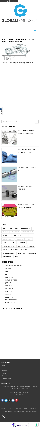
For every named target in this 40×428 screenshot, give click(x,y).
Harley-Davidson (8, 246)
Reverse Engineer (8, 253)
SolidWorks (32, 253)
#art (4, 228)
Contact (4, 368)
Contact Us (33, 408)
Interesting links (6, 378)
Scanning (8, 294)
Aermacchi (6, 235)
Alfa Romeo (17, 235)
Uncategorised (11, 300)
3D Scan (5, 232)
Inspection (21, 246)
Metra (5, 249)
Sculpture (21, 253)
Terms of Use (5, 376)
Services (18, 408)
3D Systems (15, 232)
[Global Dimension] (20, 13)
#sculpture (14, 228)
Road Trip (9, 291)
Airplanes (9, 269)
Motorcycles (10, 286)
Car (6, 274)
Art (26, 235)
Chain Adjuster (8, 239)
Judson (31, 246)
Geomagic (22, 242)
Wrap (16, 257)
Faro (13, 242)
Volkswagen (7, 257)
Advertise (4, 370)
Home (3, 408)
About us (10, 408)
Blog (25, 408)
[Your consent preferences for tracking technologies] (36, 424)
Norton (24, 249)
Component (9, 277)
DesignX (5, 242)
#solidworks (25, 228)
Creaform (20, 239)
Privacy (4, 373)
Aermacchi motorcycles (14, 266)
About (3, 365)
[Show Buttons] (1, 111)
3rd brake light (27, 232)
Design (29, 239)
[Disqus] (20, 91)
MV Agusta (14, 249)
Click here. (22, 394)
